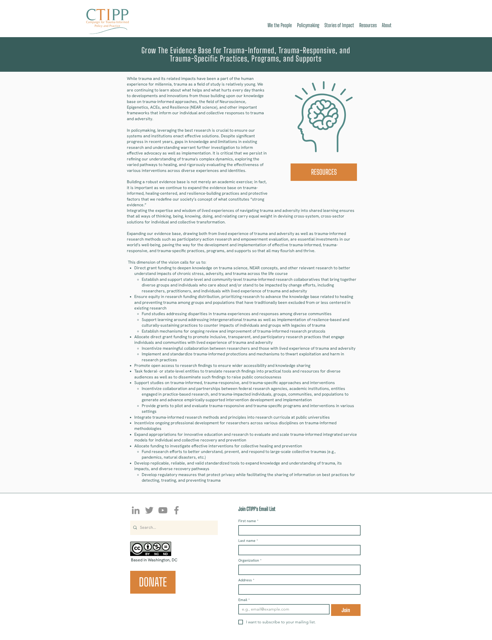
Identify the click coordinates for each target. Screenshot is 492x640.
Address (246, 580)
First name (248, 521)
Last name (248, 541)
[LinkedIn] (135, 510)
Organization (250, 560)
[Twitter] (149, 510)
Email (244, 600)
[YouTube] (162, 510)
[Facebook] (176, 510)
